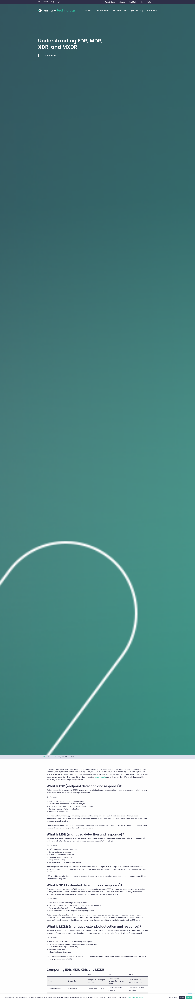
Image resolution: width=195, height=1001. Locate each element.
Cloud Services (102, 10)
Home (40, 757)
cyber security (100, 777)
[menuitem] (87, 10)
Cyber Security (136, 10)
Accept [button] (189, 997)
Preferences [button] (173, 997)
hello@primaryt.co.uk (56, 2)
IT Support (87, 10)
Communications (119, 10)
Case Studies (133, 2)
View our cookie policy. (135, 997)
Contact (149, 2)
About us (122, 2)
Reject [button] (182, 997)
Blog (142, 2)
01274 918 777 (43, 2)
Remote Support (110, 2)
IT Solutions (151, 10)
